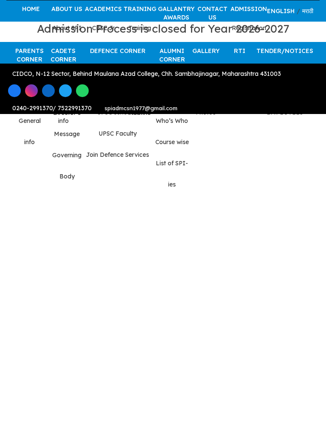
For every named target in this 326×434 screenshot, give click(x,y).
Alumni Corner (172, 55)
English (281, 11)
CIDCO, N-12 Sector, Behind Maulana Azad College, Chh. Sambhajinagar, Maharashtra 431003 (146, 74)
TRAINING (140, 9)
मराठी (307, 11)
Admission (248, 9)
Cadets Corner (63, 55)
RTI (239, 51)
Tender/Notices (284, 51)
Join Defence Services (117, 155)
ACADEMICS (103, 9)
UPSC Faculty (117, 133)
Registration (249, 28)
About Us (66, 9)
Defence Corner (118, 51)
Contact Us (212, 13)
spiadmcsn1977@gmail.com (140, 108)
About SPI (67, 28)
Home (31, 9)
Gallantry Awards (176, 13)
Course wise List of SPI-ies (172, 163)
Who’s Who (172, 121)
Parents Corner (29, 55)
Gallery (205, 51)
